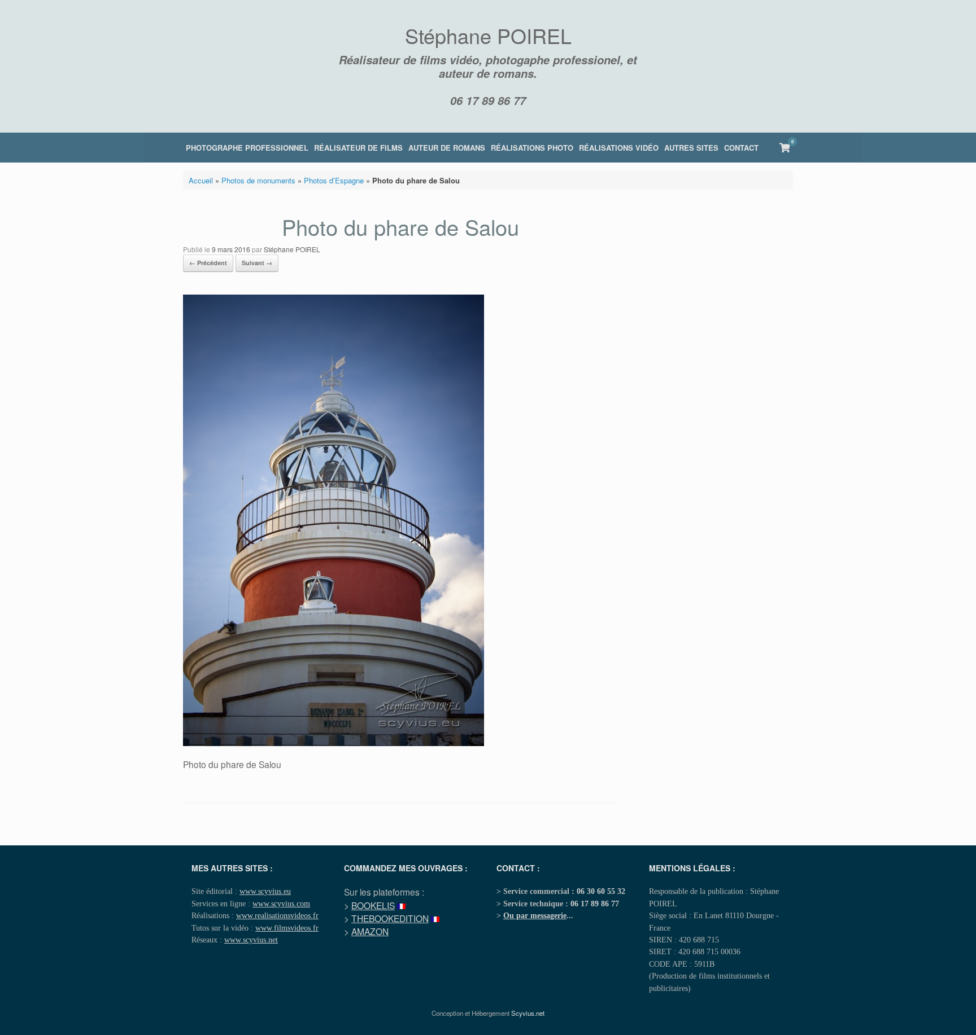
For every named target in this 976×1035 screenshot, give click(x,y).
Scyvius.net (527, 1013)
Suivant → (257, 262)
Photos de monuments (258, 180)
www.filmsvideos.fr (287, 927)
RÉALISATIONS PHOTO (532, 147)
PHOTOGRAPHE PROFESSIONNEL (247, 147)
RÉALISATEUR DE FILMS (358, 147)
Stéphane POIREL (292, 249)
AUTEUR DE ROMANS (446, 147)
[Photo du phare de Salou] (333, 743)
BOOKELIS (373, 905)
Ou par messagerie (535, 915)
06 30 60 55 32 (601, 891)
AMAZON (370, 931)
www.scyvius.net (251, 939)
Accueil (201, 180)
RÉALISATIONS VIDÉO (619, 147)
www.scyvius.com (281, 903)
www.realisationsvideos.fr (277, 915)
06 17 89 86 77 (488, 100)
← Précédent (208, 262)
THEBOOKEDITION (390, 918)
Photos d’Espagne (334, 180)
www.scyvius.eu (265, 891)
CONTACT (741, 147)
